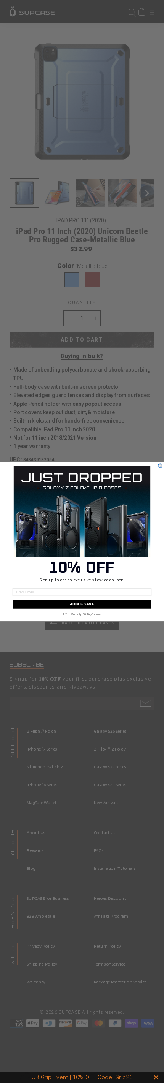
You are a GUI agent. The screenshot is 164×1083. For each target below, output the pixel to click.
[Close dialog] (160, 466)
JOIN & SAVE (82, 604)
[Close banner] (156, 1077)
